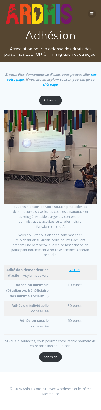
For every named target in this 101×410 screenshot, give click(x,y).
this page (50, 84)
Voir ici (74, 269)
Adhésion (50, 100)
